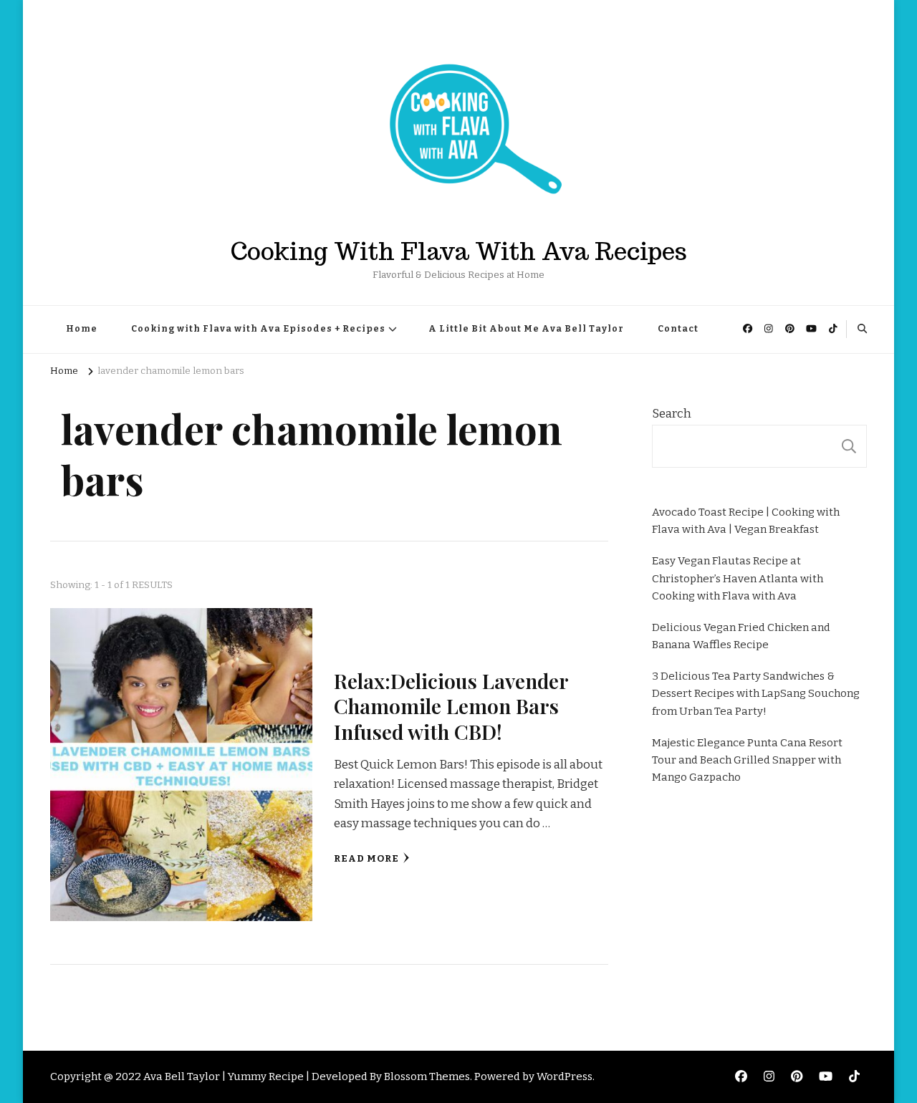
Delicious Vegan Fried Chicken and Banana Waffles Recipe (741, 636)
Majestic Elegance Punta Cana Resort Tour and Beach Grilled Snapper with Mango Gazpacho (747, 760)
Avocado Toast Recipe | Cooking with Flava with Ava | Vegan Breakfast (746, 521)
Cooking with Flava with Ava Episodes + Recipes (258, 329)
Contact (678, 329)
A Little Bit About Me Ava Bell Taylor (526, 329)
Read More (366, 858)
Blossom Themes (427, 1076)
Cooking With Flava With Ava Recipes (459, 251)
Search (671, 413)
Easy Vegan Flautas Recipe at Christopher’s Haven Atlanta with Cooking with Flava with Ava (737, 578)
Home (81, 329)
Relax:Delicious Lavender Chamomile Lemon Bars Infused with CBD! (451, 706)
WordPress (564, 1076)
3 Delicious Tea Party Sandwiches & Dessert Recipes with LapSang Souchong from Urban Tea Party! (756, 693)
